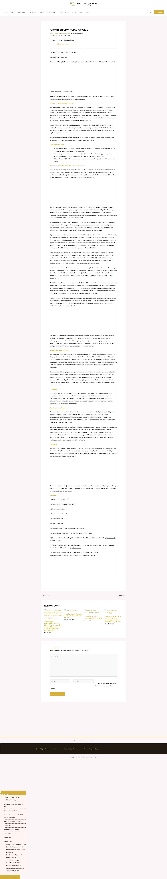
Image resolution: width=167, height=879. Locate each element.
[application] (15, 12)
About (40, 12)
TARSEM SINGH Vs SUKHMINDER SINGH (93, 617)
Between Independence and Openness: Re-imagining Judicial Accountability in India (113, 619)
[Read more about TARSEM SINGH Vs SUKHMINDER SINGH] (94, 611)
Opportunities (22, 12)
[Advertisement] (83, 77)
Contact (73, 12)
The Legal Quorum (87, 3)
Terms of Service (64, 12)
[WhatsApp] (92, 740)
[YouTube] (86, 740)
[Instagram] (80, 740)
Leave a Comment (55, 33)
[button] (151, 12)
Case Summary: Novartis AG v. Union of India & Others (73, 615)
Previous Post (45, 595)
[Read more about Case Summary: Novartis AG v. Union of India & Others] (70, 610)
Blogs (12, 12)
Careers (32, 12)
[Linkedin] (74, 740)
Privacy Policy (51, 12)
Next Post (122, 595)
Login (87, 12)
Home (6, 12)
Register (81, 12)
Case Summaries (65, 33)
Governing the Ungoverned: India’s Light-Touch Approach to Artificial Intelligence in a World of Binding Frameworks (53, 626)
